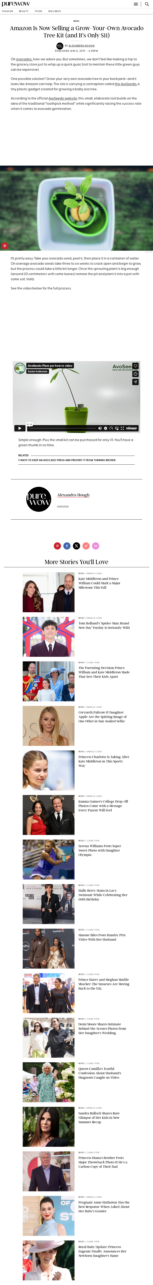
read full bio (63, 506)
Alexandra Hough (82, 46)
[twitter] (76, 546)
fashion (7, 11)
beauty (24, 11)
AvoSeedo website (62, 98)
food (38, 11)
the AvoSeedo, (126, 84)
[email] (95, 546)
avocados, (24, 59)
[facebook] (67, 546)
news (76, 21)
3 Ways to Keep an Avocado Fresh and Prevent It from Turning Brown (67, 460)
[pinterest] (4, 245)
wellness (54, 11)
